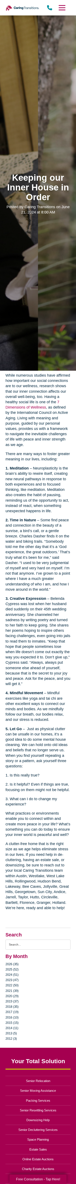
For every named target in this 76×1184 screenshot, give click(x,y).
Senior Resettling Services (38, 1110)
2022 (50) (12, 985)
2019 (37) (12, 1001)
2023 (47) (12, 980)
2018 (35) (12, 1006)
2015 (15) (12, 1022)
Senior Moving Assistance (38, 1090)
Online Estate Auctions (38, 1159)
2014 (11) (11, 1028)
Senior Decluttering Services (38, 1130)
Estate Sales (38, 1149)
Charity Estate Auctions (38, 1169)
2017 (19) (12, 1012)
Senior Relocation (38, 1081)
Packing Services (38, 1100)
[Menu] (61, 7)
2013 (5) (11, 1033)
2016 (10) (12, 1017)
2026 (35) (12, 964)
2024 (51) (12, 974)
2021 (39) (12, 991)
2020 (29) (12, 996)
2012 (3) (11, 1038)
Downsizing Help (38, 1120)
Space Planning (38, 1139)
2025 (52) (12, 969)
